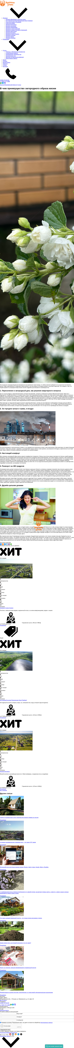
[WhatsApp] (11, 544)
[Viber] (9, 544)
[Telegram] (7, 544)
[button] (54, 1046)
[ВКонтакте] (1, 544)
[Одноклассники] (3, 544)
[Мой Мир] (5, 544)
